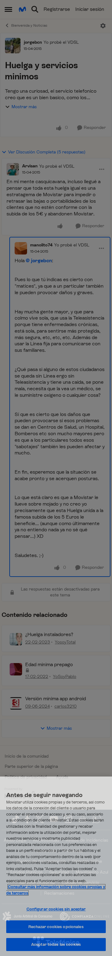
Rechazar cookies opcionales (56, 926)
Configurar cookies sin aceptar (56, 909)
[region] (56, 866)
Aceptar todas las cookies (56, 944)
